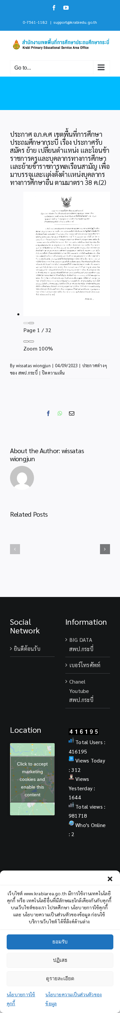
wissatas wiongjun (33, 365)
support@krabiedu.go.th (75, 22)
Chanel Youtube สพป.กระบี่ (81, 690)
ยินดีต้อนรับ (27, 648)
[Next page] (31, 323)
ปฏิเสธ (60, 960)
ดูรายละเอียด (60, 978)
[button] (110, 879)
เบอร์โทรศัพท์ (84, 665)
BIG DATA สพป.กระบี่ (81, 644)
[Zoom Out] (26, 341)
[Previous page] (26, 323)
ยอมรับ (60, 941)
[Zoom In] (31, 341)
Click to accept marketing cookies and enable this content (32, 779)
